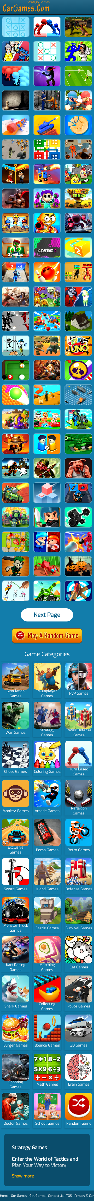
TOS (69, 1196)
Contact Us (55, 1196)
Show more (23, 1176)
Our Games (19, 1196)
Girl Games (37, 1196)
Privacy (79, 1196)
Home (4, 1196)
